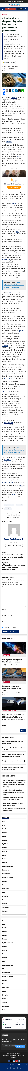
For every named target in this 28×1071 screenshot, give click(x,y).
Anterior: (13, 555)
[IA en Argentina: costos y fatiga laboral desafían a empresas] (14, 649)
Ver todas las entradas (14, 545)
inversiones (6, 260)
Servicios (4, 903)
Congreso (4, 836)
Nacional (14, 97)
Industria (13, 710)
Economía (5, 14)
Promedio (16, 517)
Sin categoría (5, 907)
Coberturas (5, 829)
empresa (19, 156)
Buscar (4, 726)
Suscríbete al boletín (10, 627)
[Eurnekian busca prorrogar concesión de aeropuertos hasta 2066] (14, 676)
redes (17, 231)
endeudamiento (9, 378)
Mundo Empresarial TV (7, 877)
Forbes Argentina (7, 482)
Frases (4, 855)
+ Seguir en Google (10, 62)
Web (3, 621)
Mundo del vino (6, 874)
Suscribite (20, 1046)
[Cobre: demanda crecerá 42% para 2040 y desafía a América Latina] (14, 704)
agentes (21, 331)
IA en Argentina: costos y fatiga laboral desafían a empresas (12, 660)
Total (9, 517)
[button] (2, 9)
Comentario (6, 587)
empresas (7, 459)
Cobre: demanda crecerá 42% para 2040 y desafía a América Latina (13, 716)
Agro (3, 825)
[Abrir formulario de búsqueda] (25, 8)
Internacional (5, 870)
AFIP (21, 486)
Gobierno (4, 859)
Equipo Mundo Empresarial (11, 66)
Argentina (5, 425)
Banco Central (8, 422)
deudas (13, 495)
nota (19, 513)
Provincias (5, 900)
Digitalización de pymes (8, 844)
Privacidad (21, 1055)
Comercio (4, 833)
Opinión (4, 885)
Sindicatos (5, 911)
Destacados (5, 840)
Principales (5, 896)
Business (9, 142)
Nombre (5, 609)
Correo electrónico (8, 615)
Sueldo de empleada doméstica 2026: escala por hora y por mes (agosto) (13, 792)
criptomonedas (9, 505)
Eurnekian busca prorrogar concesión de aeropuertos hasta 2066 (12, 688)
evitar (19, 386)
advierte (11, 292)
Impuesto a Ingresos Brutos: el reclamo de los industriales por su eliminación (13, 755)
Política (4, 892)
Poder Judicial (5, 889)
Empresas (4, 851)
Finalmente (7, 392)
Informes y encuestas (7, 866)
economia (19, 505)
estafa (14, 203)
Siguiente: (13, 566)
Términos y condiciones (10, 1055)
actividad (5, 345)
